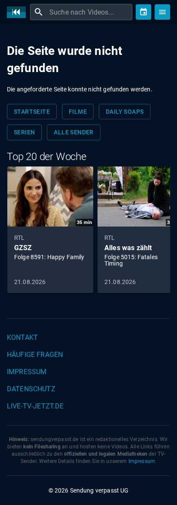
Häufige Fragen (35, 355)
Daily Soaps (124, 111)
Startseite (32, 111)
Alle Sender (73, 132)
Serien (24, 132)
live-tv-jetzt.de (35, 406)
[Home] (18, 12)
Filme (78, 111)
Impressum (26, 372)
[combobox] (89, 12)
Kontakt (22, 337)
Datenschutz (31, 389)
